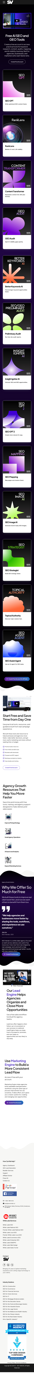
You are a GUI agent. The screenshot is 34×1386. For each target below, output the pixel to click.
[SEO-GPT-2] (17, 414)
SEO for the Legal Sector (10, 1309)
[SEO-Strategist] (17, 553)
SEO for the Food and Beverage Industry (15, 1304)
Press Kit (5, 1178)
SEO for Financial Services (11, 1291)
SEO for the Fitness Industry (11, 1314)
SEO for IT (6, 1296)
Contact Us (6, 1180)
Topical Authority (13, 615)
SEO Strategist (12, 570)
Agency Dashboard (8, 1165)
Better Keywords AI (14, 286)
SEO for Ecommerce (9, 1289)
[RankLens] (17, 129)
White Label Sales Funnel (10, 1247)
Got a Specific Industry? (10, 1319)
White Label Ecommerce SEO (11, 1237)
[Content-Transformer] (17, 174)
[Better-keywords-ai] (17, 269)
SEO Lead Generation (9, 1168)
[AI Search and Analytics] (17, 846)
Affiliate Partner (7, 1175)
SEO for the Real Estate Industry (12, 1316)
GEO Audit (10, 238)
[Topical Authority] (17, 598)
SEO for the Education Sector (11, 1301)
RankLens (9, 146)
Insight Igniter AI (12, 379)
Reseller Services (8, 1170)
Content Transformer (14, 191)
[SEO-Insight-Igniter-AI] (17, 362)
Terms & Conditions (21, 1363)
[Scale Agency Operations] (17, 831)
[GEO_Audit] (17, 221)
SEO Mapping (11, 477)
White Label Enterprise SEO (11, 1240)
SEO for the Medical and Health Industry (15, 1311)
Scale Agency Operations (12, 837)
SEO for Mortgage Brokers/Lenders (13, 1299)
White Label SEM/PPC (9, 1242)
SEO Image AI (11, 522)
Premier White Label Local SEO (12, 1235)
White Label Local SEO (10, 1232)
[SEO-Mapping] (17, 459)
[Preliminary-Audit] (17, 316)
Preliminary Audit (13, 333)
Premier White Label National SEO (13, 1230)
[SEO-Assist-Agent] (17, 643)
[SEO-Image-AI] (17, 505)
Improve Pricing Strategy (12, 823)
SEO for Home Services (10, 1294)
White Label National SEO (10, 1227)
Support (5, 1173)
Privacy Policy (11, 1363)
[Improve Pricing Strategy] (17, 817)
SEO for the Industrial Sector (11, 1306)
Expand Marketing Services (13, 866)
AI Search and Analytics (12, 851)
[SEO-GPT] (17, 83)
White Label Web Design (10, 1245)
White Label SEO (8, 1225)
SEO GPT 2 (10, 431)
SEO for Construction (9, 1286)
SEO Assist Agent (13, 660)
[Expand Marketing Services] (17, 860)
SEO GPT (9, 100)
